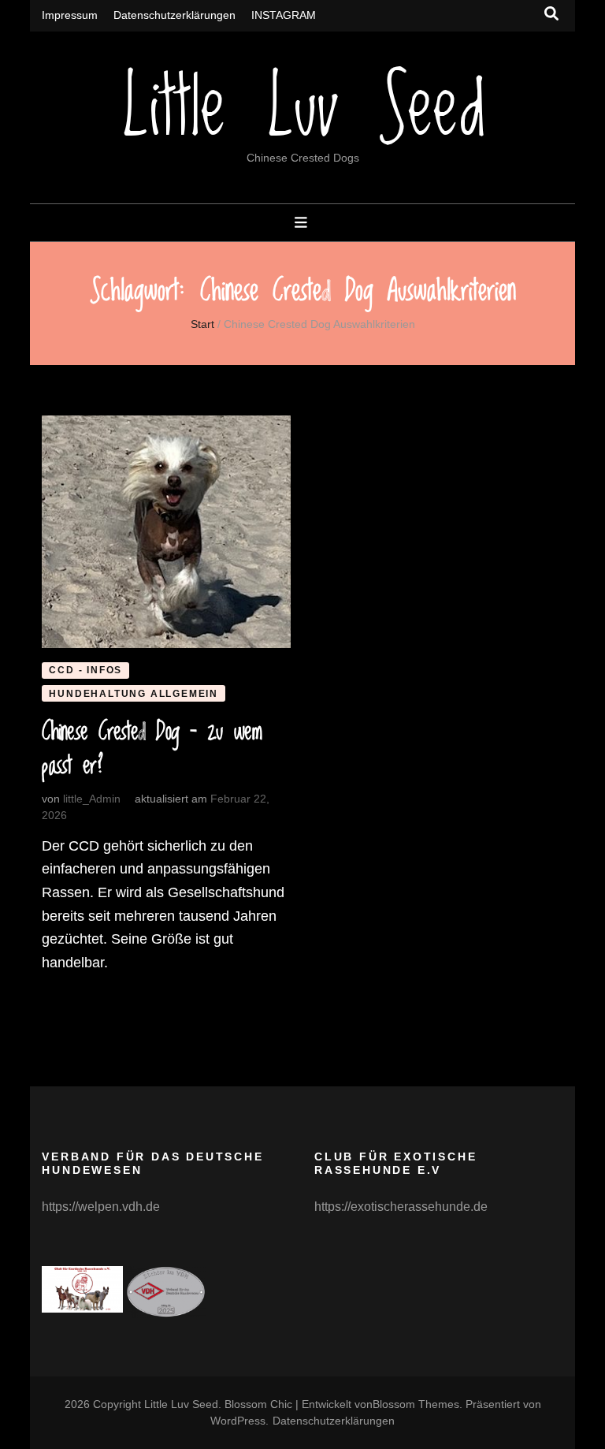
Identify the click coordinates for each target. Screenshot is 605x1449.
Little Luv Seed (302, 111)
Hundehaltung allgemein (133, 693)
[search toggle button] (551, 13)
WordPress (237, 1420)
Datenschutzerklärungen (174, 15)
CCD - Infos (85, 670)
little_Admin (92, 798)
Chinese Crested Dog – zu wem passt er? (152, 750)
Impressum (70, 15)
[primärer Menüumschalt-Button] (303, 222)
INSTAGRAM (283, 15)
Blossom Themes (416, 1404)
